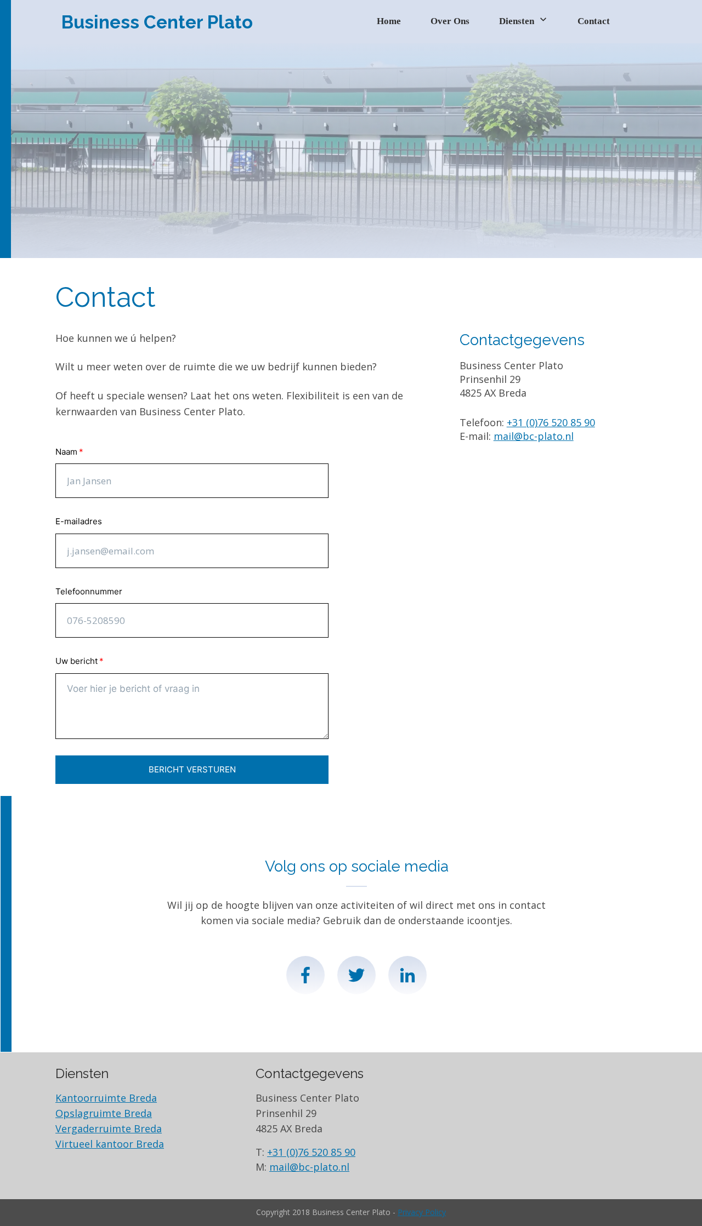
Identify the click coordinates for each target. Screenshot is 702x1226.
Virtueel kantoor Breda (109, 1143)
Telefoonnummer (88, 591)
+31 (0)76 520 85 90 (551, 422)
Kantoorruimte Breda (106, 1097)
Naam (66, 451)
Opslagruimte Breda (103, 1113)
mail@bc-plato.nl (534, 436)
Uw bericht (76, 661)
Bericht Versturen (192, 769)
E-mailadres (78, 521)
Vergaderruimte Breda (108, 1128)
